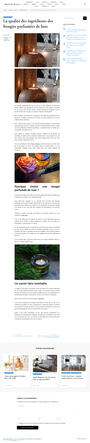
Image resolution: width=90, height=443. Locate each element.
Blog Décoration (8, 17)
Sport (36, 6)
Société (63, 4)
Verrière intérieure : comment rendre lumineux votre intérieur (72, 377)
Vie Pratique (44, 6)
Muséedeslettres (12, 4)
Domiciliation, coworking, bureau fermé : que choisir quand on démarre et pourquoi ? (76, 53)
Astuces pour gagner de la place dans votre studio (15, 377)
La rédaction (6, 35)
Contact (53, 6)
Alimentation (29, 2)
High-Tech (25, 4)
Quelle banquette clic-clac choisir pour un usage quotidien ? (44, 378)
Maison (49, 4)
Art (37, 2)
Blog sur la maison (76, 372)
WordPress (19, 440)
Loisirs (41, 4)
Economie (44, 2)
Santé (56, 4)
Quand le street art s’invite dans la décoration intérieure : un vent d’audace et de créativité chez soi (77, 37)
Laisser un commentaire (7, 40)
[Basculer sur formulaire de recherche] (85, 4)
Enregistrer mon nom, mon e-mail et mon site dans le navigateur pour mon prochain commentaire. (42, 423)
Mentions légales (82, 438)
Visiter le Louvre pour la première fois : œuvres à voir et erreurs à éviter (76, 45)
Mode (61, 2)
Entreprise (53, 2)
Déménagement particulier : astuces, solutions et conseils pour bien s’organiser (76, 61)
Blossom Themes (7, 440)
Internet (34, 4)
